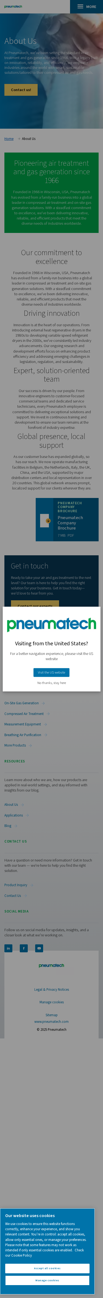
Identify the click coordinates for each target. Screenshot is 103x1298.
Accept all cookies (47, 1268)
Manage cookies (47, 1280)
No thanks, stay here (51, 683)
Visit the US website (51, 672)
